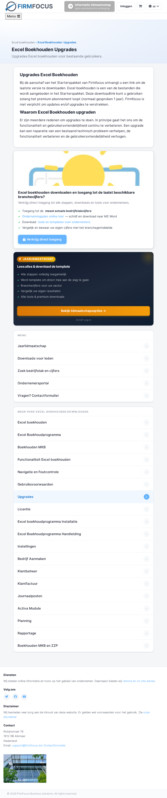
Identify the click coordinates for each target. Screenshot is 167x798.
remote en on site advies (139, 681)
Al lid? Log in (83, 319)
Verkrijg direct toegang (44, 239)
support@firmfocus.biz (27, 745)
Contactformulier (54, 745)
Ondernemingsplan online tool (42, 216)
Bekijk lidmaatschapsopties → (83, 310)
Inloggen (126, 6)
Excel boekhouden (23, 42)
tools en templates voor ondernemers (64, 222)
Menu (11, 16)
